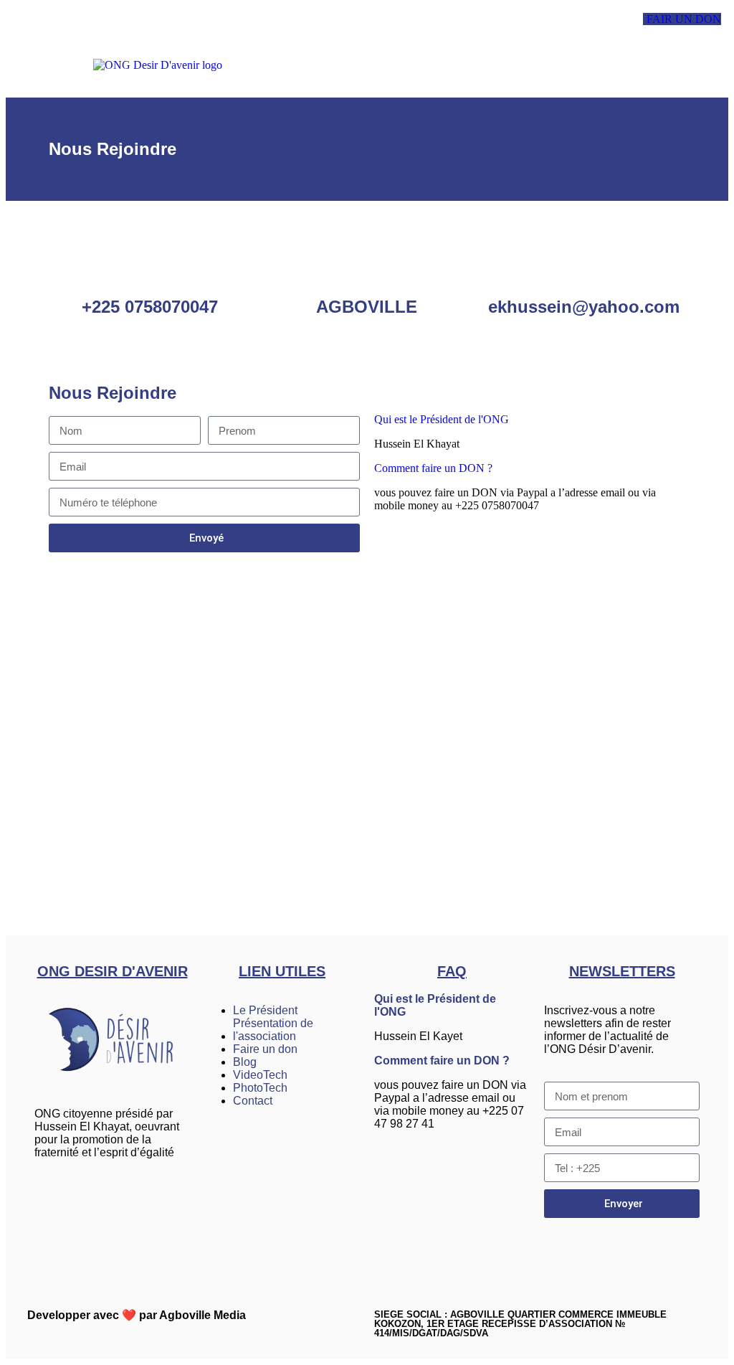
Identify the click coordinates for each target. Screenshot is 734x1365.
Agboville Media (202, 1315)
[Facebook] (52, 1203)
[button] (468, 65)
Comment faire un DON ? (442, 1060)
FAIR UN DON (684, 19)
